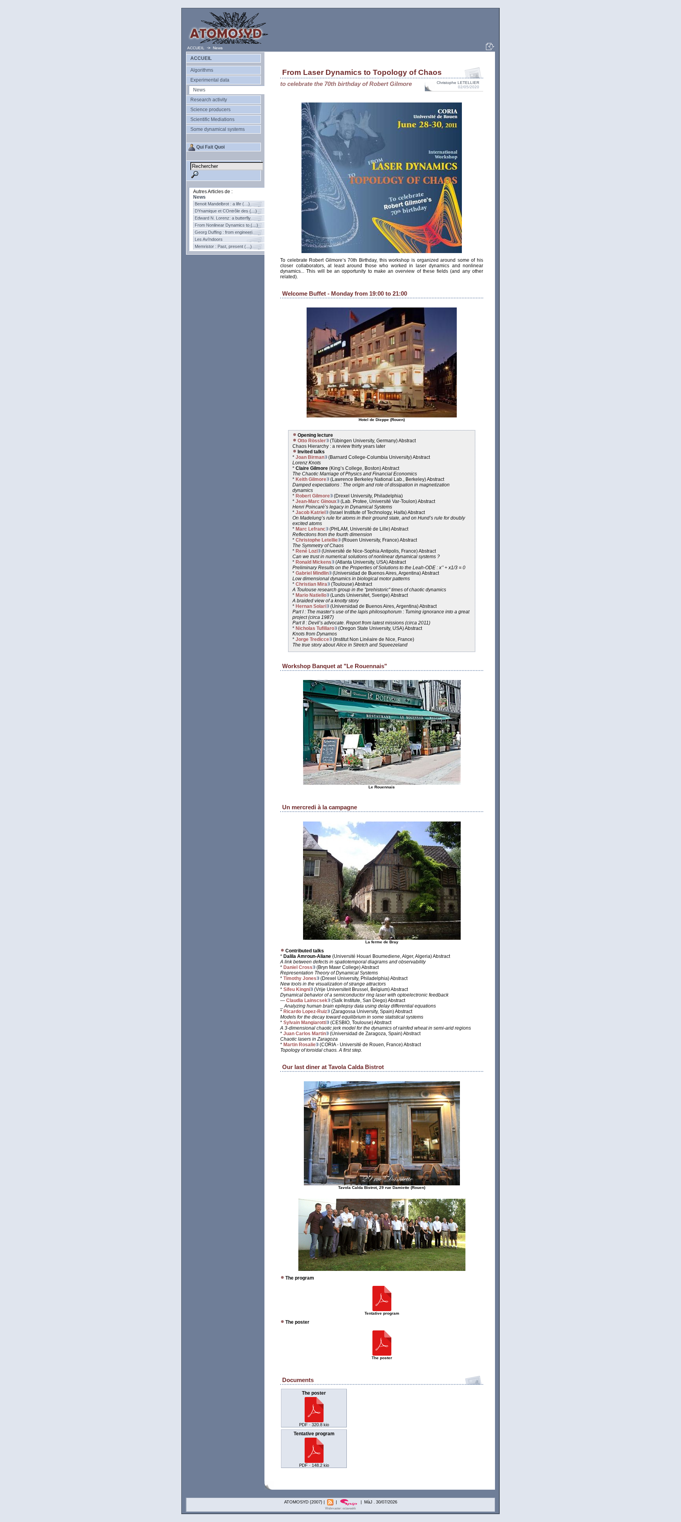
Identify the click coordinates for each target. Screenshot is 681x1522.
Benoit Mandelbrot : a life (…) (222, 203)
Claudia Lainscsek (306, 1000)
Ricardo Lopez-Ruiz (305, 1011)
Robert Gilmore (313, 496)
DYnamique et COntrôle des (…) (226, 211)
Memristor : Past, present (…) (223, 246)
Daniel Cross (298, 967)
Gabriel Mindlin (312, 573)
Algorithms (201, 70)
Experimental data (209, 80)
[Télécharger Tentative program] (314, 1460)
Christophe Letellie (317, 540)
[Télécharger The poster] (314, 1420)
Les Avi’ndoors (209, 239)
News (218, 48)
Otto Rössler (312, 440)
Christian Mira (311, 584)
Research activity (208, 99)
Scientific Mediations (212, 119)
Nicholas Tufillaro (315, 628)
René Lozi (307, 551)
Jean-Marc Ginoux (316, 501)
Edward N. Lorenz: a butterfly (223, 218)
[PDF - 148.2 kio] (381, 1310)
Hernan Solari (311, 606)
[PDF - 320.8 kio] (381, 1354)
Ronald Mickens (313, 562)
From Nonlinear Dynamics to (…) (226, 225)
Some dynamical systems (217, 129)
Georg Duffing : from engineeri (223, 232)
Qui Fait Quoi (210, 147)
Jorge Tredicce (312, 639)
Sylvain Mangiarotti (304, 1022)
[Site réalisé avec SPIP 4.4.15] (349, 1502)
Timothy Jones (299, 978)
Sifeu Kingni (296, 989)
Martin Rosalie (299, 1044)
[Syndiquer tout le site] (331, 1502)
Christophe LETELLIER (458, 82)
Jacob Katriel (311, 512)
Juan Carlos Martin (304, 1033)
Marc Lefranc (311, 529)
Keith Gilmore (311, 479)
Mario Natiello (311, 595)
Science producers (210, 109)
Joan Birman (310, 457)
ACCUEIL (196, 48)
